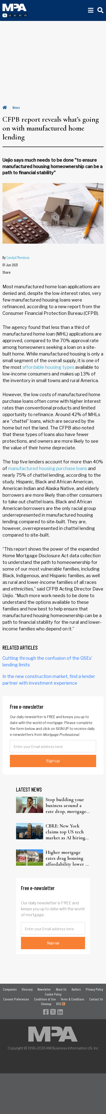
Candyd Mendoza (17, 257)
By (15, 257)
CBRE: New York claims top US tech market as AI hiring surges (65, 832)
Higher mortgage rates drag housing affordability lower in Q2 (67, 858)
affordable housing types (48, 367)
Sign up (53, 761)
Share (6, 272)
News (16, 107)
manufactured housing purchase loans (47, 468)
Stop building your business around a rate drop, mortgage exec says (66, 805)
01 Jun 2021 (10, 264)
